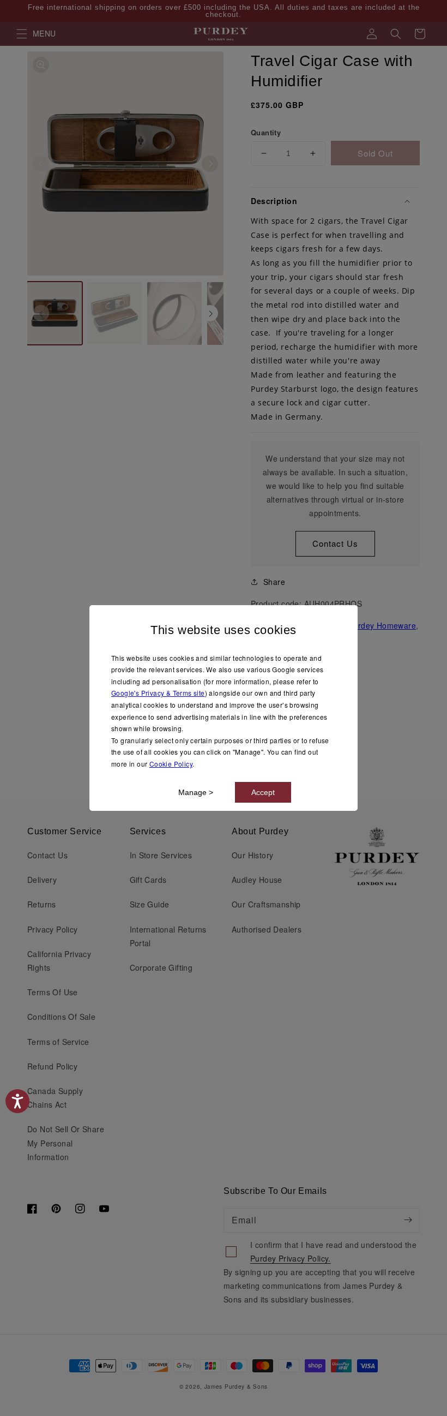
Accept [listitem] (263, 792)
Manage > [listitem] (195, 792)
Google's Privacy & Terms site (158, 692)
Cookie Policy (170, 763)
